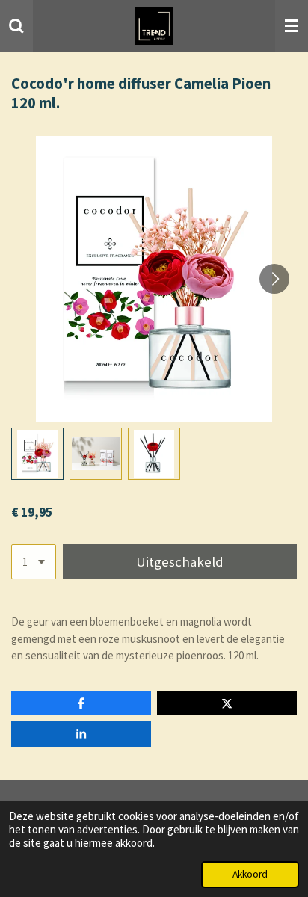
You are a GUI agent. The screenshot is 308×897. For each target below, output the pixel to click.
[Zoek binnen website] (16, 26)
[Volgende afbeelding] (274, 279)
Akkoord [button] (250, 874)
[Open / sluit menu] (291, 26)
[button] (37, 454)
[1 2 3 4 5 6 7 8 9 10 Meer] (33, 561)
